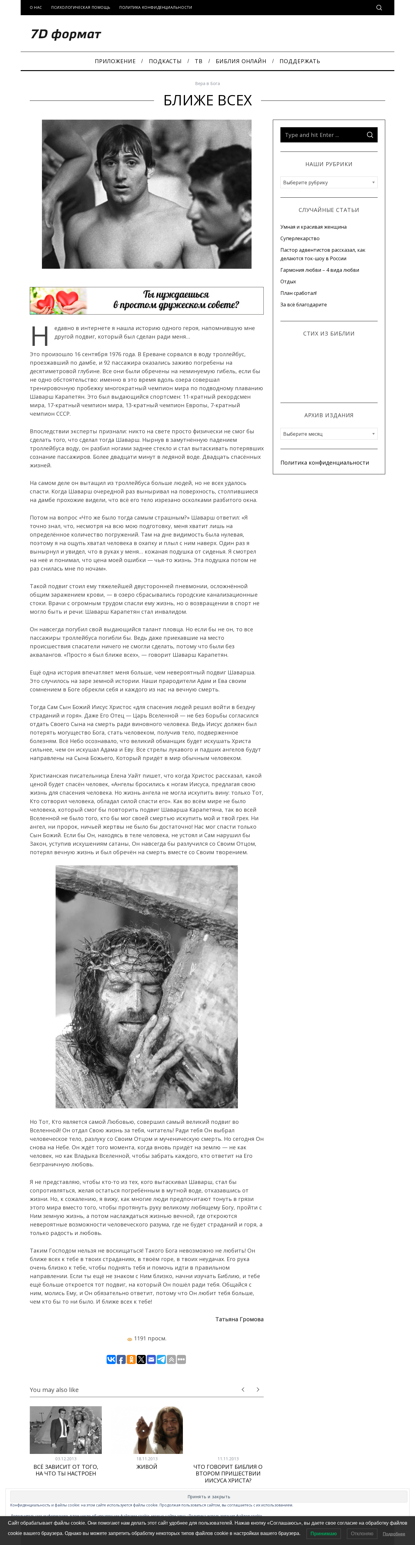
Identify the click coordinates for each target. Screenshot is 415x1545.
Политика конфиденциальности (155, 7)
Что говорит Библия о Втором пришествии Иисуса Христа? (228, 1473)
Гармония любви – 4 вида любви (319, 270)
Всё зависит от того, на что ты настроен (65, 1470)
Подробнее (394, 1533)
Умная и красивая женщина (313, 226)
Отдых (288, 281)
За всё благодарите (303, 304)
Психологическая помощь (80, 7)
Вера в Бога (207, 83)
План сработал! (298, 293)
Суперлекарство (300, 238)
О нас (36, 7)
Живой (146, 1466)
